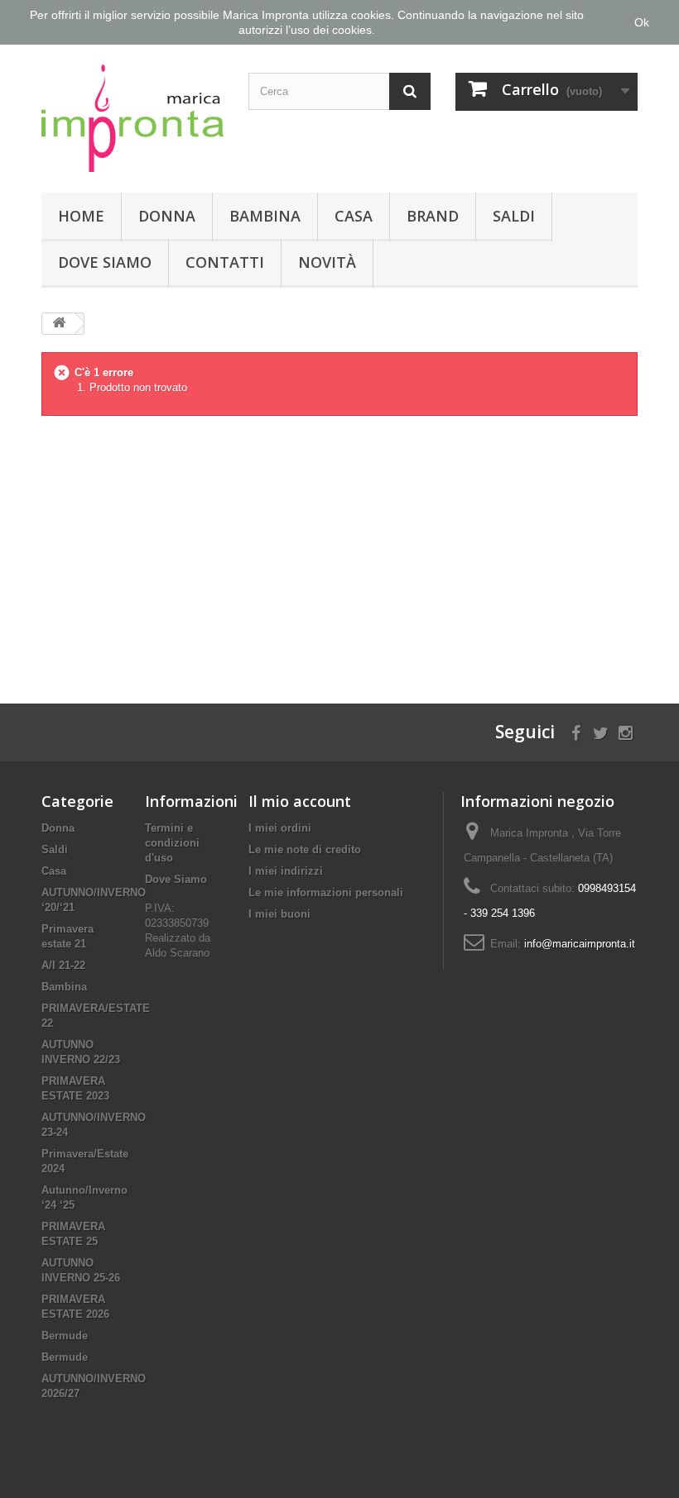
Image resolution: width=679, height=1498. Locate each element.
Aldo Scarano (177, 953)
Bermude (64, 1335)
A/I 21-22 (63, 965)
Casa (354, 216)
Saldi (514, 216)
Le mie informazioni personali (325, 892)
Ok (641, 22)
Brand (433, 216)
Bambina (265, 216)
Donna (166, 216)
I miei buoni (279, 914)
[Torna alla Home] (59, 323)
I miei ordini (279, 828)
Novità (327, 262)
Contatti (224, 262)
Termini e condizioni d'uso (172, 843)
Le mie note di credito (304, 849)
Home (81, 216)
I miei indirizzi (285, 871)
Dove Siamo (105, 262)
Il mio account (299, 801)
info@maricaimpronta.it (579, 943)
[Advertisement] (339, 546)
